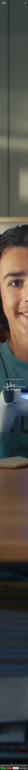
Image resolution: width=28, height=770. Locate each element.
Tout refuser (9, 768)
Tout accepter (3, 768)
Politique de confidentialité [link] (23, 768)
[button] (25, 3)
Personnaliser (15, 768)
